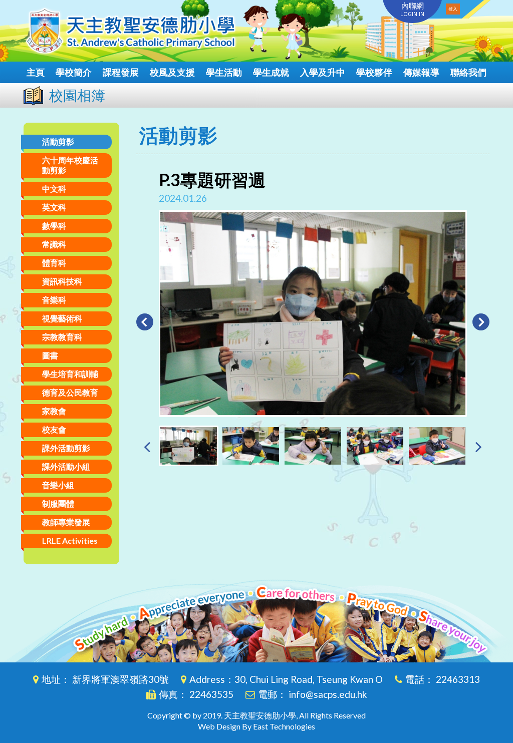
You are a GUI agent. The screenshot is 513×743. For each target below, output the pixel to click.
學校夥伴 (374, 72)
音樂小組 (58, 485)
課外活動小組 (66, 466)
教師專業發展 (66, 522)
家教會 (54, 411)
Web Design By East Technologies (256, 726)
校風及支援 (172, 72)
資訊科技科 (62, 281)
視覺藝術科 (62, 318)
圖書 (50, 355)
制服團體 (58, 503)
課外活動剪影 (66, 448)
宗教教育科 (62, 336)
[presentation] (147, 446)
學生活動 (224, 72)
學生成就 (271, 72)
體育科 (54, 262)
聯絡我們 (468, 72)
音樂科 (54, 299)
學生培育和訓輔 (70, 374)
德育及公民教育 (70, 392)
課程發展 (121, 72)
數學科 (54, 225)
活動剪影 (58, 141)
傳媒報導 (421, 72)
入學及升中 (322, 72)
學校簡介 (74, 72)
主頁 (36, 72)
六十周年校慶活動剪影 (70, 165)
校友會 (54, 429)
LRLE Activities (70, 540)
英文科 (54, 207)
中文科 (54, 188)
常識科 (54, 244)
